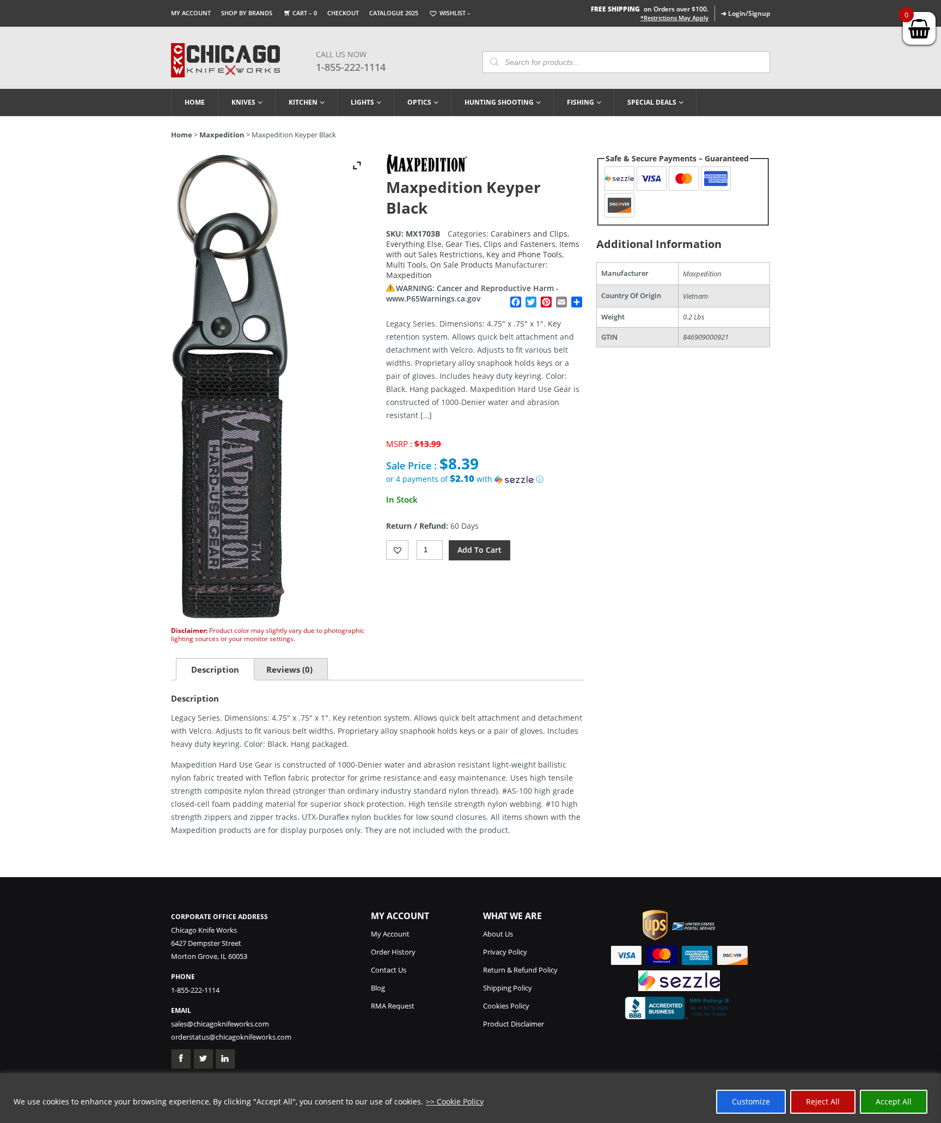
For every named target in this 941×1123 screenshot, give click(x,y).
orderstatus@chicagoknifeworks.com (231, 1037)
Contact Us (388, 970)
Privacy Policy (505, 952)
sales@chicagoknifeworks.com (220, 1024)
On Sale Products (461, 264)
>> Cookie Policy (455, 1101)
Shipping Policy (507, 988)
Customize (751, 1101)
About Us (498, 934)
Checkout (343, 13)
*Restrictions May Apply (674, 18)
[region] (470, 1098)
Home (195, 102)
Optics (419, 102)
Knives (243, 102)
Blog (378, 988)
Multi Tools (406, 264)
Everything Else (414, 244)
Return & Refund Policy (520, 970)
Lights (362, 102)
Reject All (823, 1101)
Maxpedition (222, 135)
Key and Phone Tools (524, 254)
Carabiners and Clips (529, 233)
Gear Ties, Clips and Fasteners (500, 244)
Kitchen (303, 102)
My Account (191, 13)
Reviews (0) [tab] (289, 669)
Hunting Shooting (499, 102)
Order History (393, 952)
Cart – (304, 13)
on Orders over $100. (649, 9)
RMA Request (392, 1006)
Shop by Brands (246, 13)
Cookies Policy (506, 1006)
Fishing (580, 102)
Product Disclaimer (513, 1024)
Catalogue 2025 (393, 13)
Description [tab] (215, 669)
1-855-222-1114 (351, 67)
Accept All (894, 1101)
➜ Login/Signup (745, 13)
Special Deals (651, 102)
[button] (485, 479)
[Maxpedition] (427, 171)
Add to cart (479, 550)
